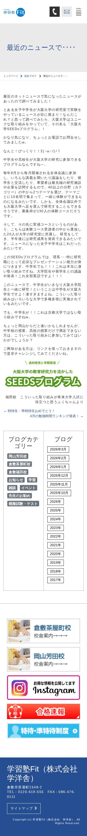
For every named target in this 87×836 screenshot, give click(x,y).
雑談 (12, 488)
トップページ (10, 76)
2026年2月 (58, 458)
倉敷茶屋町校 (19, 464)
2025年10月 (59, 493)
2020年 (55, 554)
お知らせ (16, 480)
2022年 (55, 536)
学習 (32, 480)
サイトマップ (22, 808)
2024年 (55, 519)
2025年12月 (59, 475)
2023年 (55, 528)
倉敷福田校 (18, 472)
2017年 (55, 580)
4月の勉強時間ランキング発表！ (57, 416)
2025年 (55, 510)
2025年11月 (59, 484)
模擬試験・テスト (23, 504)
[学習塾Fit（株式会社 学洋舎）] (24, 11)
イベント (28, 488)
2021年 (55, 545)
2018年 (55, 571)
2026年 (55, 501)
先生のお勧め (19, 495)
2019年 (55, 562)
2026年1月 (58, 467)
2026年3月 (58, 449)
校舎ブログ (30, 76)
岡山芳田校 (18, 456)
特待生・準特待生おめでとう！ (29, 411)
